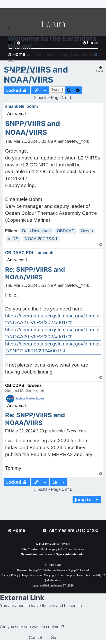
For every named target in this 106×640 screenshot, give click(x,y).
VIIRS (13, 239)
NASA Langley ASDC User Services (62, 549)
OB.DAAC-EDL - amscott (29, 253)
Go (53, 637)
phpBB (37, 570)
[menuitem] (44, 531)
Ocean (87, 231)
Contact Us (53, 565)
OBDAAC (66, 231)
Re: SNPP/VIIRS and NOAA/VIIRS (35, 273)
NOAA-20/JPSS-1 (41, 239)
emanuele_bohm (21, 106)
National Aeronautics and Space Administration (53, 554)
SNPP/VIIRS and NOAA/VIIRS (36, 75)
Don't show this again (25, 72)
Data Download (36, 231)
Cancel (35, 637)
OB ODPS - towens (23, 385)
